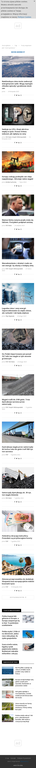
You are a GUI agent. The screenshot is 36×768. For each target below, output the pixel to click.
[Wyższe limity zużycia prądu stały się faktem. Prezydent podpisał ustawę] (18, 205)
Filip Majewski (10, 316)
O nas (7, 758)
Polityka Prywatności (24, 758)
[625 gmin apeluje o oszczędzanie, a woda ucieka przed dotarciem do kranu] (7, 694)
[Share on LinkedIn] (18, 95)
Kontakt (13, 758)
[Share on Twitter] (16, 95)
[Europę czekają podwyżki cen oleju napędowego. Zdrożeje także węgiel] (18, 162)
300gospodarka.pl (24, 761)
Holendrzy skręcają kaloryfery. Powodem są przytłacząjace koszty (17, 537)
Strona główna (6, 45)
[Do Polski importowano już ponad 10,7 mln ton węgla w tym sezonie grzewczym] (18, 339)
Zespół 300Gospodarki (19, 137)
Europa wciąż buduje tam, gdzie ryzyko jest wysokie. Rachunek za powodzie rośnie (24, 683)
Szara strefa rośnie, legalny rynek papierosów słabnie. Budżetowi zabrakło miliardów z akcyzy (10, 649)
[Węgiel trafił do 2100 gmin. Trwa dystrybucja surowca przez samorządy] (18, 385)
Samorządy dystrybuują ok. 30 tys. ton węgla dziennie (16, 493)
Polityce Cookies (24, 17)
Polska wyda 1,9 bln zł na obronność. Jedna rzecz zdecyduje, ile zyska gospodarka (11, 634)
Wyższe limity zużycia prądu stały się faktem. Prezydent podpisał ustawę (17, 221)
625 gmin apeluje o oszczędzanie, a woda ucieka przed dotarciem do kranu (24, 694)
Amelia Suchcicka (11, 182)
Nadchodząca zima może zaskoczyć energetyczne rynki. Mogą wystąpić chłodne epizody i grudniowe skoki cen (17, 84)
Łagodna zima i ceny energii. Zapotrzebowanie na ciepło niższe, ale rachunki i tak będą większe (16, 310)
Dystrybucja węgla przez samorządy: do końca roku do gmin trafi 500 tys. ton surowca (17, 449)
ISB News (9, 137)
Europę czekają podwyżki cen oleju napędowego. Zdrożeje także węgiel (17, 177)
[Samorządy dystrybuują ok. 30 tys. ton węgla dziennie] (18, 477)
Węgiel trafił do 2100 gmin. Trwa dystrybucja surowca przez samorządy (16, 401)
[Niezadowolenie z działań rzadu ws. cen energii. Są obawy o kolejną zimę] (18, 248)
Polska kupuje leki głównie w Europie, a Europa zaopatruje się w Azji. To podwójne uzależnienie (11, 620)
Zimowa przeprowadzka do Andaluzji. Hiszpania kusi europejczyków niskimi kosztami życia (18, 581)
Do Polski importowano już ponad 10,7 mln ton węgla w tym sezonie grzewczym (16, 356)
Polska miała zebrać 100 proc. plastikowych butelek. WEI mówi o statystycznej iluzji (24, 718)
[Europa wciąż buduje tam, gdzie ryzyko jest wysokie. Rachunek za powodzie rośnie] (7, 682)
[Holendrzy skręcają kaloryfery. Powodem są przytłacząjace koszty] (18, 521)
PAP (7, 269)
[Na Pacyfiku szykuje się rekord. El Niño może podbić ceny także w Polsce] (7, 670)
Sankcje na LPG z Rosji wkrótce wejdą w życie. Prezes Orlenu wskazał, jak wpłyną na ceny (15, 131)
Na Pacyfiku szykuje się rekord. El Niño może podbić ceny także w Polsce (23, 671)
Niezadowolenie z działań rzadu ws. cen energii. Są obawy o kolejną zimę (18, 264)
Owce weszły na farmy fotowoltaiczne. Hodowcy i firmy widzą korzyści (23, 706)
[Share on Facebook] (14, 95)
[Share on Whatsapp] (21, 95)
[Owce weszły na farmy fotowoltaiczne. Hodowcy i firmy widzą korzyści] (7, 706)
